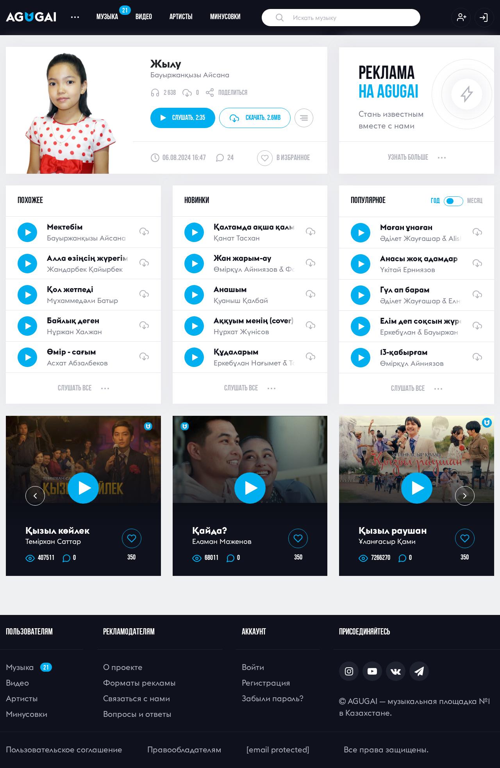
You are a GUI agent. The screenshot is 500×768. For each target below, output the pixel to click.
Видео (144, 17)
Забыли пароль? (272, 698)
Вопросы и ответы (137, 714)
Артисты (181, 17)
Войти (253, 667)
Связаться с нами (136, 698)
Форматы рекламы (139, 683)
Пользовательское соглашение (64, 749)
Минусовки (225, 17)
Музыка (111, 14)
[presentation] (35, 496)
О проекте (123, 667)
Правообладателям (184, 749)
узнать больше (408, 158)
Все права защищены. (386, 749)
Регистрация (266, 683)
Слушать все (74, 388)
